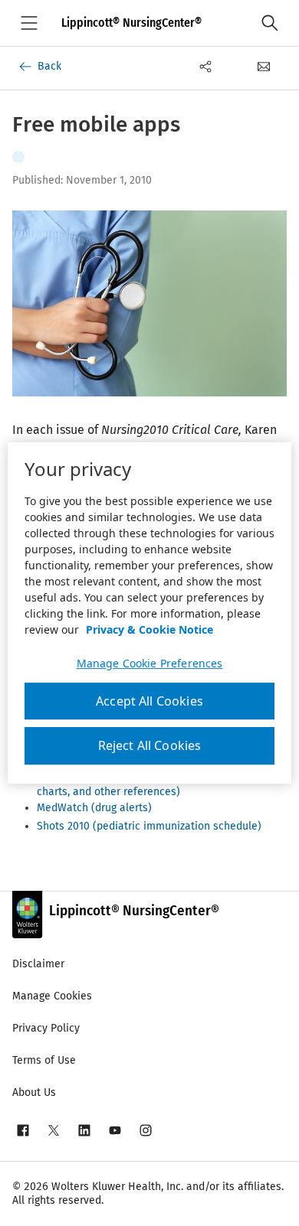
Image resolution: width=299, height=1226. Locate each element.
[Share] (205, 67)
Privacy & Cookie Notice (149, 629)
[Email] (264, 67)
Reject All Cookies (150, 746)
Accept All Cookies (149, 701)
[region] (150, 613)
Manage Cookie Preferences (150, 663)
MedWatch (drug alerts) (94, 807)
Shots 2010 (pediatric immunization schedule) (149, 826)
